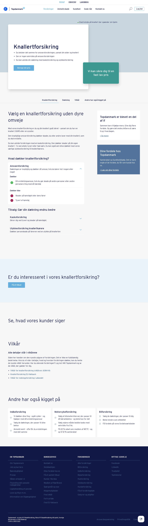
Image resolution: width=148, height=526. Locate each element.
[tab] (46, 167)
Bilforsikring (83, 467)
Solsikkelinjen (49, 467)
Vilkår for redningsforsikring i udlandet (26, 378)
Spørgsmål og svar (51, 487)
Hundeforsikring (84, 487)
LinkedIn (115, 467)
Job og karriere (16, 467)
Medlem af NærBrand (53, 483)
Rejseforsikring (84, 475)
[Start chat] (141, 519)
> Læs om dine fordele (109, 170)
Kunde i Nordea (50, 479)
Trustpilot (116, 471)
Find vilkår (48, 495)
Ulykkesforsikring (85, 483)
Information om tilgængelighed (23, 497)
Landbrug (84, 2)
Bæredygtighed (16, 471)
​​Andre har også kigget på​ (95, 100)
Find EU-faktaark (51, 503)
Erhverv (72, 2)
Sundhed (76, 9)
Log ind (139, 9)
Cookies (136, 519)
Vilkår (77, 100)
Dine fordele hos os (52, 471)
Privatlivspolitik (123, 519)
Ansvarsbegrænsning (105, 519)
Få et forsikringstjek (86, 491)
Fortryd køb (49, 499)
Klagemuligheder (51, 491)
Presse (13, 475)
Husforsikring (83, 479)
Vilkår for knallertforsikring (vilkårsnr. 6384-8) (30, 370)
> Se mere (104, 136)
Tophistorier (117, 475)
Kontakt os (100, 9)
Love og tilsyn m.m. (18, 493)
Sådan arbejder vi (17, 479)
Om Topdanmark (17, 463)
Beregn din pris (23, 68)
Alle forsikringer (84, 463)
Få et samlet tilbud (51, 475)
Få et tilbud (16, 285)
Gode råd (88, 9)
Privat (62, 2)
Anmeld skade (63, 9)
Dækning (66, 100)
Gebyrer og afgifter (86, 495)
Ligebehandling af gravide (21, 489)
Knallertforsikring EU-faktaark (23, 374)
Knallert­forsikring (49, 100)
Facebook (116, 463)
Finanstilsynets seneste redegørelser (19, 484)
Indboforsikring (84, 471)
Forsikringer (48, 9)
